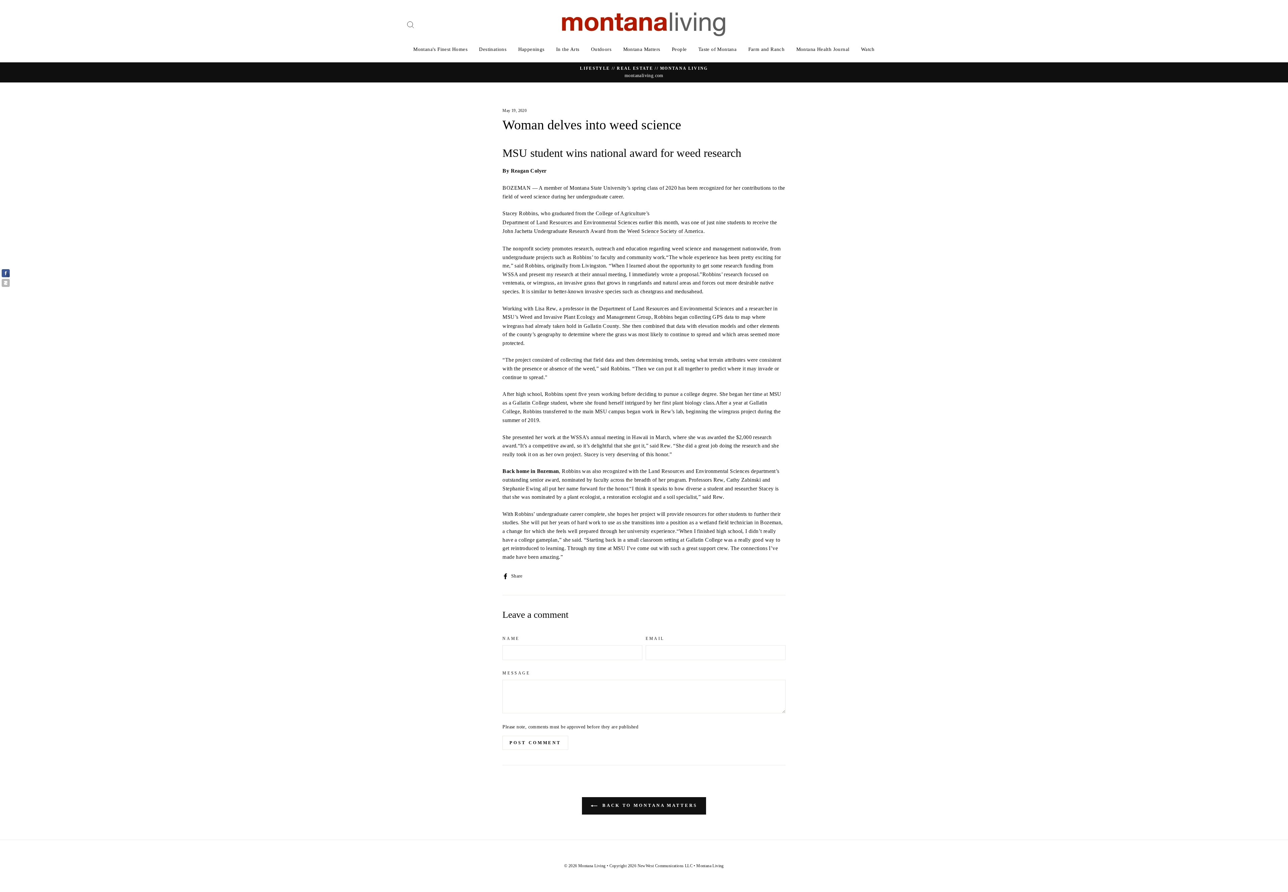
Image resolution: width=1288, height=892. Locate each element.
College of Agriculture (621, 213)
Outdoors (601, 49)
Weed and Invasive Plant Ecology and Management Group (585, 317)
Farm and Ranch (766, 49)
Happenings (531, 49)
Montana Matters (641, 49)
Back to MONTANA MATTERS (648, 805)
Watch (868, 49)
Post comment (535, 742)
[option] (644, 72)
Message (516, 673)
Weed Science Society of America (665, 231)
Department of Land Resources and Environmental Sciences (569, 222)
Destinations (492, 49)
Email (655, 638)
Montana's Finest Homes (440, 49)
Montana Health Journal (823, 49)
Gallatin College (531, 403)
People (679, 49)
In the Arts (567, 49)
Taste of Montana (717, 49)
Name (510, 638)
